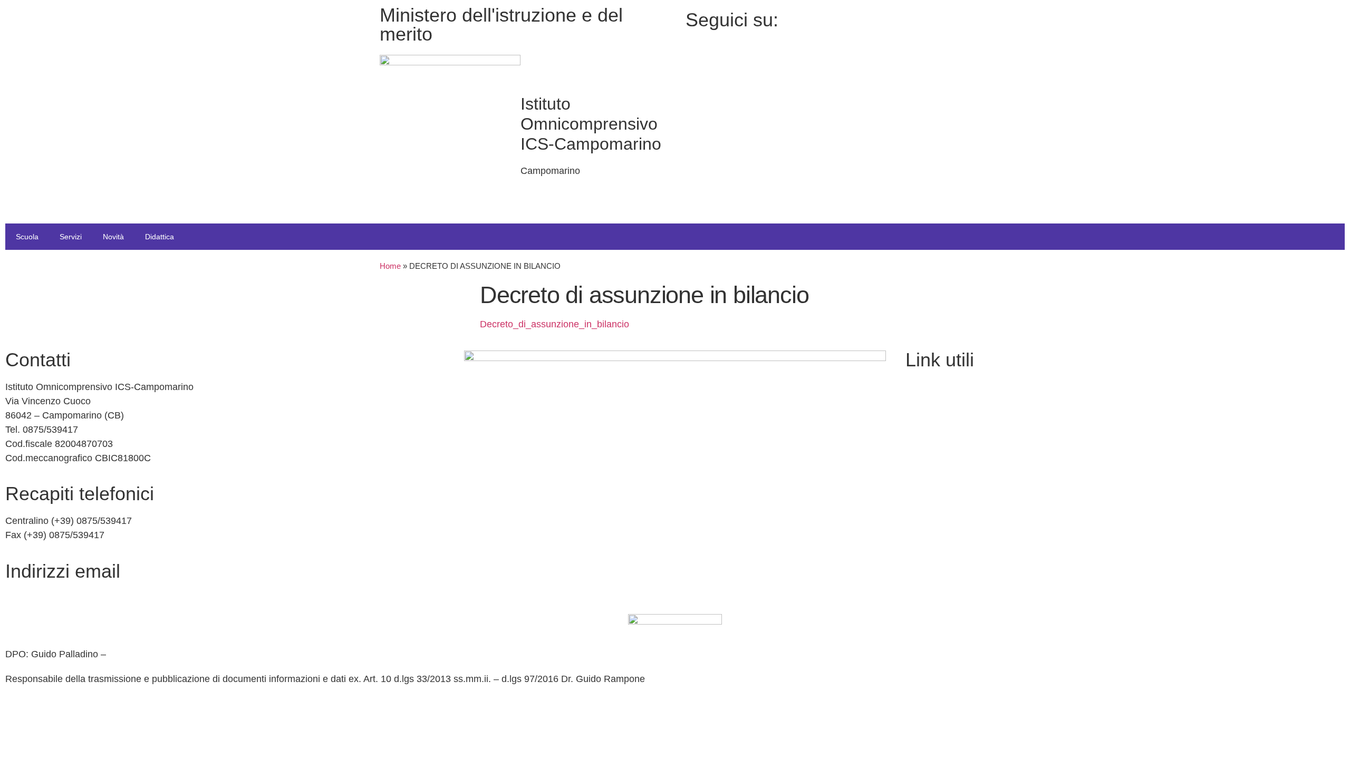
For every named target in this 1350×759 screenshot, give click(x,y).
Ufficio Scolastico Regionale (964, 432)
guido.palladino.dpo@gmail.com (176, 654)
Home (390, 265)
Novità (113, 236)
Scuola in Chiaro (940, 455)
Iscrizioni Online (938, 409)
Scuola (27, 236)
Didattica (159, 236)
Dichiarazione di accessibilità (966, 523)
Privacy (921, 500)
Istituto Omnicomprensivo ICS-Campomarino (590, 123)
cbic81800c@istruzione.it (59, 598)
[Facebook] (898, 18)
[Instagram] (898, 32)
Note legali (927, 546)
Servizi (71, 236)
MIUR (917, 387)
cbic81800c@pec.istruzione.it (68, 621)
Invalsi (918, 478)
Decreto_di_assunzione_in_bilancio (554, 324)
